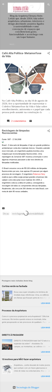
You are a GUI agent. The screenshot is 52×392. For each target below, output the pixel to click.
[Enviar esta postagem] (30, 121)
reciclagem (17, 213)
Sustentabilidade (35, 213)
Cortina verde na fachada (14, 286)
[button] (48, 53)
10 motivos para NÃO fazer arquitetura (21, 359)
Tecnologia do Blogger (27, 387)
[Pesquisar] (48, 5)
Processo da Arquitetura (14, 310)
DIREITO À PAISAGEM (12, 335)
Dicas (6, 213)
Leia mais (45, 303)
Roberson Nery (39, 174)
